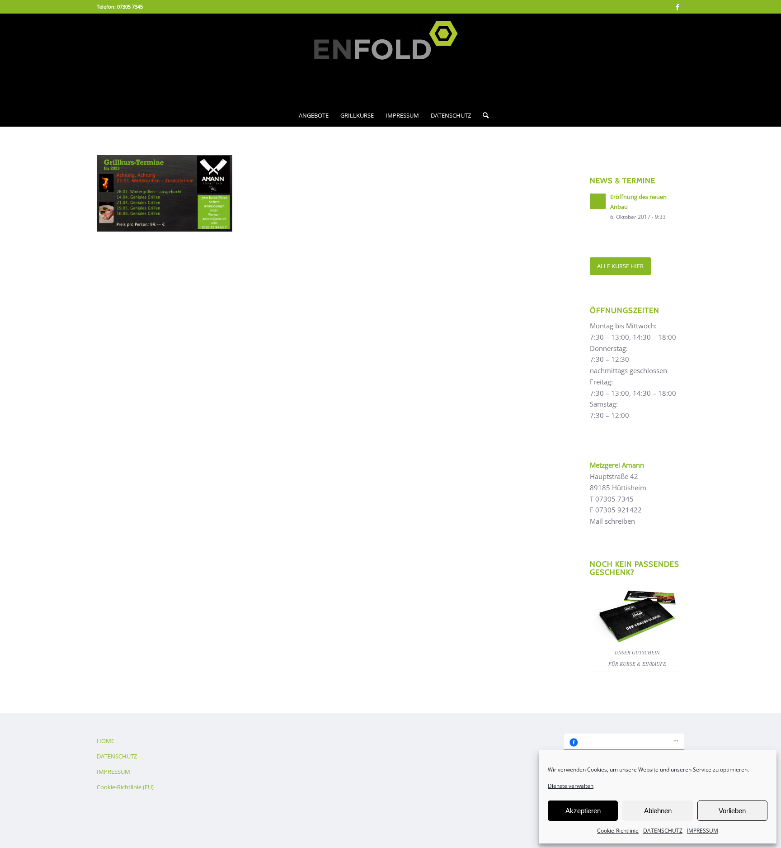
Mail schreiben (612, 521)
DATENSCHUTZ (662, 830)
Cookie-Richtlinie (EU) (125, 787)
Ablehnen (658, 811)
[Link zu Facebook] (677, 7)
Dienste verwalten (570, 786)
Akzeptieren (583, 811)
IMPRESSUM (702, 830)
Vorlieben (732, 811)
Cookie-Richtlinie (618, 830)
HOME (105, 741)
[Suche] (483, 115)
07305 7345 (130, 6)
